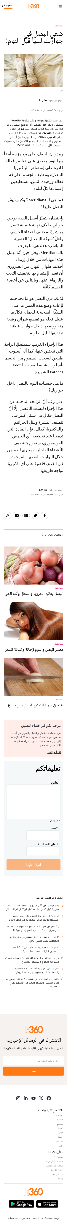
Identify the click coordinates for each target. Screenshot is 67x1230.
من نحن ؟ (58, 1157)
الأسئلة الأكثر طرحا (54, 1161)
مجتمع (60, 1124)
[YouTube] (33, 1098)
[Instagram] (18, 1098)
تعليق (55, 782)
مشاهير (59, 1141)
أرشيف (60, 1178)
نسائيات (59, 25)
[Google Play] (21, 1203)
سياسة (59, 1115)
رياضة (60, 1137)
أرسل (33, 1071)
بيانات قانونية (57, 1170)
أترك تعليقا (33, 865)
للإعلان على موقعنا (54, 1165)
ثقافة (60, 1128)
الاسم (55, 828)
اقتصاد (60, 1119)
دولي (61, 1145)
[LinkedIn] (26, 1098)
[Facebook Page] (49, 1098)
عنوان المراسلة (48, 844)
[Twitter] (41, 1098)
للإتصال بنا (58, 1174)
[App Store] (47, 1203)
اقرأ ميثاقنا (54, 752)
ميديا (61, 1132)
